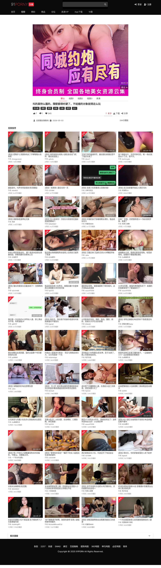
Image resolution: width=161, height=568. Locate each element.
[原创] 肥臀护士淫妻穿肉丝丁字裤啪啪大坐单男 (25, 155)
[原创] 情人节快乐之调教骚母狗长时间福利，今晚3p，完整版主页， (24, 454)
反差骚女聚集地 (42, 120)
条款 (36, 546)
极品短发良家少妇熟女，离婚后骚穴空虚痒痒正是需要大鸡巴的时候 (61, 287)
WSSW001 (15, 489)
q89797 (14, 324)
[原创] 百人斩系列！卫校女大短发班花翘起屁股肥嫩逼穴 (61, 220)
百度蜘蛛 (74, 546)
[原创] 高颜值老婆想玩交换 (18, 219)
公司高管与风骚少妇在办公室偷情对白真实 (25, 419)
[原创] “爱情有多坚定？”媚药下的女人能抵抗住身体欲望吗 (62, 454)
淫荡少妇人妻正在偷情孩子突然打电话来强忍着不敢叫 (135, 420)
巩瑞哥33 (125, 190)
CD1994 (51, 190)
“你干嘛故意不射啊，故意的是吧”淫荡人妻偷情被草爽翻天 (62, 521)
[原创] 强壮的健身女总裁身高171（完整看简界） (25, 287)
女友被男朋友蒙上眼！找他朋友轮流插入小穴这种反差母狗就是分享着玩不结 (61, 487)
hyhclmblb (15, 291)
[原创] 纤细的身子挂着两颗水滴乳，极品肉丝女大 (98, 220)
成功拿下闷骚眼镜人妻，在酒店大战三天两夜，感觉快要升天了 (98, 387)
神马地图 (106, 546)
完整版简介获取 (127, 522)
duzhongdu (126, 159)
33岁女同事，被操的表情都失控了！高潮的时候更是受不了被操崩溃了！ (135, 287)
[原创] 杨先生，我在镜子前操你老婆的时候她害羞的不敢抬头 (61, 320)
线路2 (80, 98)
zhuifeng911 (16, 524)
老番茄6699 (89, 224)
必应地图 (116, 546)
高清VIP (65, 12)
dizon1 (87, 159)
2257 (43, 546)
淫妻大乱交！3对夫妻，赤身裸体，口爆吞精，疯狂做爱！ (61, 420)
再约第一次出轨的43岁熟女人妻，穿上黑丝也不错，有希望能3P (25, 320)
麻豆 (65, 546)
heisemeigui (53, 357)
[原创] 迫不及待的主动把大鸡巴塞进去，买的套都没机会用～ (98, 487)
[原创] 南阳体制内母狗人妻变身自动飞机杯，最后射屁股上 (60, 155)
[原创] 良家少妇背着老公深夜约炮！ (96, 188)
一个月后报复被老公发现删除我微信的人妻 (135, 520)
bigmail (51, 324)
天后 (13, 222)
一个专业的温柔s (17, 458)
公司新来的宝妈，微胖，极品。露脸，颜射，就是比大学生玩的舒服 (97, 320)
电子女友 (88, 357)
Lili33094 (52, 458)
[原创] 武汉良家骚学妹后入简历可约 (132, 188)
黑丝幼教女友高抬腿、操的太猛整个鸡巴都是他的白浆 (25, 354)
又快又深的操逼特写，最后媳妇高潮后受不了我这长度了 (98, 155)
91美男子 (15, 257)
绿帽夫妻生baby (127, 324)
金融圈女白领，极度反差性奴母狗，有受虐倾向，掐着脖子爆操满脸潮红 (135, 253)
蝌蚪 (33, 12)
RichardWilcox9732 (55, 524)
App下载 (79, 12)
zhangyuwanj (16, 159)
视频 (23, 12)
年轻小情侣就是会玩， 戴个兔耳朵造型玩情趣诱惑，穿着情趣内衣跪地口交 (25, 253)
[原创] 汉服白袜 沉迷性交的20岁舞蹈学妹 (98, 252)
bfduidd (88, 324)
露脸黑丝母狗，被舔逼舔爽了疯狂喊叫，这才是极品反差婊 (98, 287)
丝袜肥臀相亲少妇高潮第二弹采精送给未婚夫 (135, 387)
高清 (98, 98)
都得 (49, 108)
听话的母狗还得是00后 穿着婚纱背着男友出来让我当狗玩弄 (135, 487)
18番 (91, 12)
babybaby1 (52, 224)
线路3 (89, 98)
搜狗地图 (85, 546)
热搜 (50, 546)
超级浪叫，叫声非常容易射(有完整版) (22, 188)
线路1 (71, 98)
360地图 (95, 546)
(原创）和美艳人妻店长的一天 (56, 188)
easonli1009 (89, 291)
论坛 (53, 12)
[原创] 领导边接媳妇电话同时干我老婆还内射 (135, 320)
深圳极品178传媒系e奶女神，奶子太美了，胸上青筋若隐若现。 (98, 354)
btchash (51, 391)
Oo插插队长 (126, 257)
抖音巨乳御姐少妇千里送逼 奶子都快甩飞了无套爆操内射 (25, 521)
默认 (63, 98)
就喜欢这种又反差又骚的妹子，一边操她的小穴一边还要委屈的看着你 (135, 354)
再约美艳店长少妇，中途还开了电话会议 (97, 453)
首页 (13, 12)
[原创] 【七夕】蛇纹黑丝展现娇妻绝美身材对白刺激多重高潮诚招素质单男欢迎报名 (61, 387)
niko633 (15, 190)
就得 (68, 108)
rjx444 (124, 391)
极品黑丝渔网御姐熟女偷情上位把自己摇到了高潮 (61, 253)
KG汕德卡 (52, 257)
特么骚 (36, 108)
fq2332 (51, 291)
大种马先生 (89, 190)
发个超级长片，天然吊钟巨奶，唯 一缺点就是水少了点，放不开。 (135, 155)
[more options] (149, 536)
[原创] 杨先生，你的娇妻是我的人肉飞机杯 (135, 453)
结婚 (55, 108)
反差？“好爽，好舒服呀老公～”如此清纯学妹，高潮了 (134, 220)
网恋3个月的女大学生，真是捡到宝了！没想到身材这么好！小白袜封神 (99, 420)
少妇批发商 (52, 491)
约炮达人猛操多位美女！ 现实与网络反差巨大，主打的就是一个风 (62, 354)
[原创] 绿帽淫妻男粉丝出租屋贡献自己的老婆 (98, 521)
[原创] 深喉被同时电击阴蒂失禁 (20, 386)
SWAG (58, 546)
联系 (125, 546)
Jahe (87, 255)
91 (22, 4)
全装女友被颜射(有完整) (17, 486)
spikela (51, 159)
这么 (74, 108)
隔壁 (43, 108)
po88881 (15, 357)
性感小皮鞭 (126, 224)
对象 (62, 108)
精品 (43, 12)
